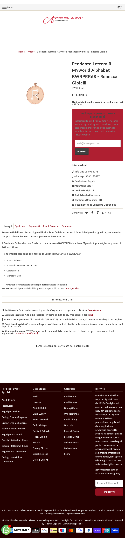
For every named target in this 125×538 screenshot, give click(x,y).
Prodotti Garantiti (107, 510)
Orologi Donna (71, 413)
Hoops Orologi (40, 436)
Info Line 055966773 (12, 510)
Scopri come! (95, 310)
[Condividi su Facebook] (91, 213)
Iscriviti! (81, 151)
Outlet (75, 288)
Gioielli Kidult (40, 408)
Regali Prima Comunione (14, 451)
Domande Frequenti (32, 510)
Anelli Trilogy (8, 400)
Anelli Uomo (70, 396)
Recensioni (58, 513)
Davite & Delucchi (41, 431)
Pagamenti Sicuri (51, 510)
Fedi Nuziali (7, 405)
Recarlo (36, 442)
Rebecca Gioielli (41, 419)
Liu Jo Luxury (39, 413)
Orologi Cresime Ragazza (14, 423)
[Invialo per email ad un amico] (108, 213)
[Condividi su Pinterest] (97, 213)
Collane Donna (71, 442)
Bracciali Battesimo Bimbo (15, 440)
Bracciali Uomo (71, 436)
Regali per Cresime (11, 411)
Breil (35, 396)
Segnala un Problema (75, 513)
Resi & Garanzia (50, 226)
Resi (95, 510)
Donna (68, 288)
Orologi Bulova (40, 459)
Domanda (66, 226)
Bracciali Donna (71, 431)
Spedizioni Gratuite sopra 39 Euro (76, 510)
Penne (67, 454)
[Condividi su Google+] (103, 213)
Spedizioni (20, 226)
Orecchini (69, 425)
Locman (37, 402)
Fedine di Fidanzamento (14, 428)
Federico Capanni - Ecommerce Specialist (63, 524)
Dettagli (7, 226)
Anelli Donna (70, 402)
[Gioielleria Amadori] (62, 19)
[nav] (8, 7)
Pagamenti (34, 226)
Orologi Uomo (71, 408)
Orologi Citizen (40, 448)
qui (91, 314)
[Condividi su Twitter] (86, 213)
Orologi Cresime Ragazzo (14, 417)
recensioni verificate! (26, 333)
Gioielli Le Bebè (40, 454)
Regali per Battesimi (12, 434)
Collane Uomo (71, 448)
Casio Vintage (40, 425)
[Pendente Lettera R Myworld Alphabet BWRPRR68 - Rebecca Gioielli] (35, 93)
